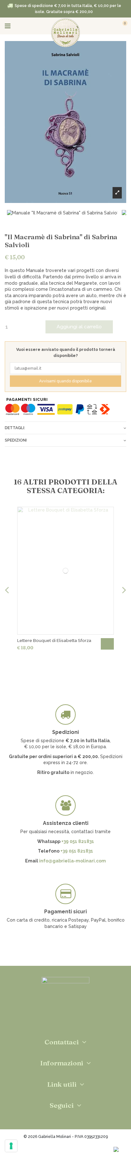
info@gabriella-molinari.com (72, 860)
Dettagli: (15, 427)
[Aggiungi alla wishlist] (106, 515)
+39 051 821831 (77, 841)
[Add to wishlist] (116, 50)
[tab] (65, 428)
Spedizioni (16, 440)
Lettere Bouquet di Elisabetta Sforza (54, 640)
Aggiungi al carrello (79, 327)
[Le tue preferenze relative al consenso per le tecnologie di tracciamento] (11, 1146)
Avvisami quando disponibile (65, 381)
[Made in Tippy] (65, 1148)
